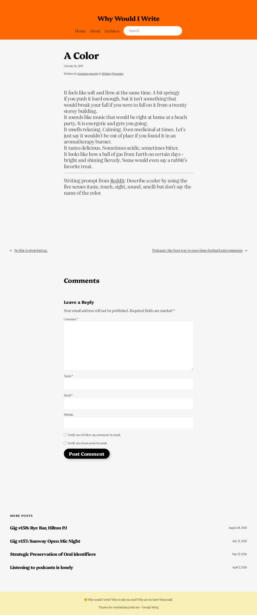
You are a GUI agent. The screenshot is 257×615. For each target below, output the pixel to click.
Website (68, 414)
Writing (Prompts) (112, 74)
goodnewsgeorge (87, 74)
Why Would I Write (128, 18)
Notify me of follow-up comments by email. (94, 435)
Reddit (117, 180)
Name (68, 376)
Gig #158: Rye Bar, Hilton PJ (38, 527)
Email (68, 395)
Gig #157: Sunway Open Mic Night (45, 540)
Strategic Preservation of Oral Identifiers (53, 554)
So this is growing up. (31, 250)
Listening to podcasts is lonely (41, 567)
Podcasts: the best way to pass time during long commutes (197, 250)
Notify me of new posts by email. (87, 443)
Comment (71, 319)
